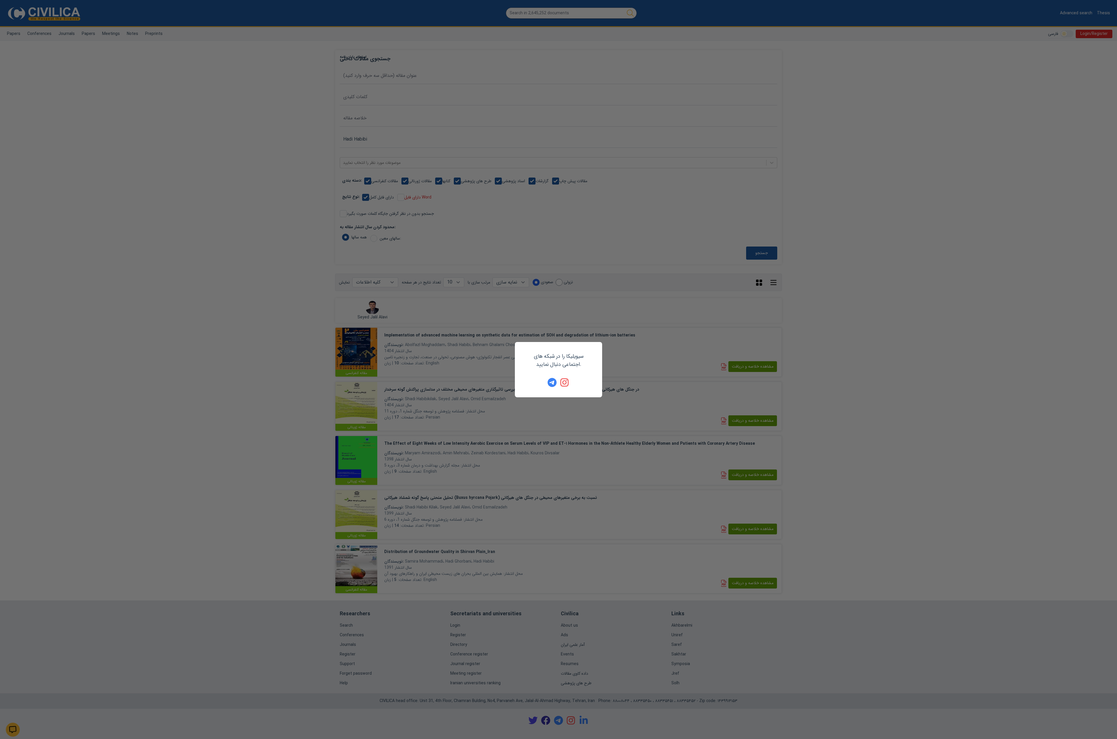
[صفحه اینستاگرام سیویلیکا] (565, 382)
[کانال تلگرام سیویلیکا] (552, 382)
